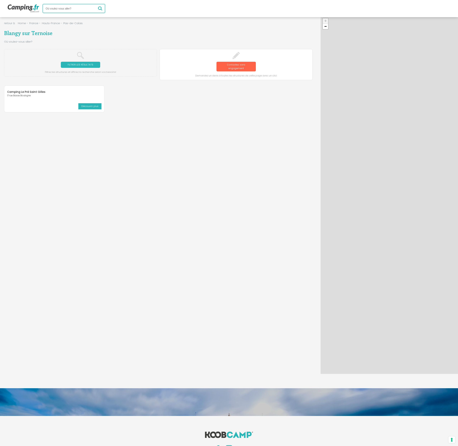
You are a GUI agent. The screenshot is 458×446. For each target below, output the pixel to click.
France (33, 23)
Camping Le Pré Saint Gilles (26, 92)
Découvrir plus (89, 106)
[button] (325, 21)
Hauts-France (51, 23)
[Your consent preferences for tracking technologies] (451, 439)
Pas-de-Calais (73, 23)
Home (22, 23)
